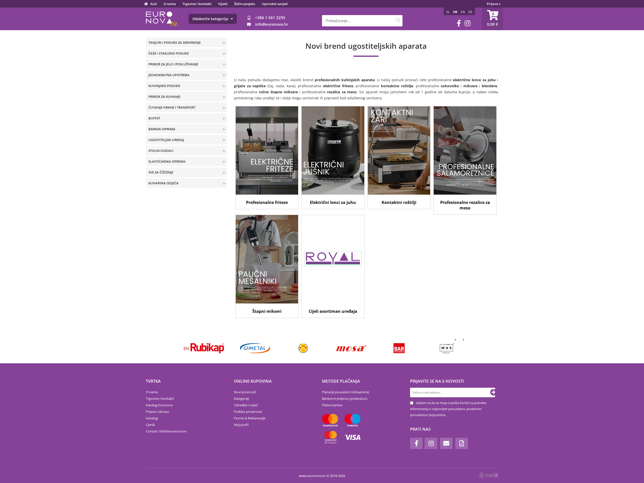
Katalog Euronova (159, 405)
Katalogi (152, 418)
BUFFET (154, 118)
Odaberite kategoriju (210, 18)
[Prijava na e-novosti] (493, 392)
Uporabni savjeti (275, 4)
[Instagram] (467, 23)
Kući (153, 4)
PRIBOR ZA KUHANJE (164, 96)
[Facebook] (459, 23)
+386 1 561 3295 (270, 17)
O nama (170, 4)
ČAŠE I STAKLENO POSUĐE (168, 53)
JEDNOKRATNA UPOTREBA (168, 75)
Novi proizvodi (245, 392)
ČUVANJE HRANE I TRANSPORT (171, 107)
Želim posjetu (244, 4)
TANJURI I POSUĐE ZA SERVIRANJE (174, 42)
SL (448, 12)
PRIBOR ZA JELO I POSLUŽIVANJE (173, 64)
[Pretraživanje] (398, 20)
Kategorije (241, 398)
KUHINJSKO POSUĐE (164, 85)
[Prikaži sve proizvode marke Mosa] (346, 348)
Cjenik (150, 424)
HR (455, 12)
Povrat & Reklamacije (249, 418)
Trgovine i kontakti (197, 4)
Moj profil (241, 424)
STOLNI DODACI (160, 150)
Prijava (494, 4)
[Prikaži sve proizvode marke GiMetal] (250, 348)
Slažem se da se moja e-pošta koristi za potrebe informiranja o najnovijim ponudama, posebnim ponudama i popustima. (448, 409)
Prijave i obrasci (157, 411)
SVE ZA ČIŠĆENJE (160, 172)
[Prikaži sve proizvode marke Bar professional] (394, 348)
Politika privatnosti (248, 411)
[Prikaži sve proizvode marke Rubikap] (202, 348)
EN (463, 12)
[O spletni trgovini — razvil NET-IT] (488, 475)
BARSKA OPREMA (161, 129)
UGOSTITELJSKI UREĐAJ (166, 140)
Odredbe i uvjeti (246, 405)
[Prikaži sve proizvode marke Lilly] (298, 348)
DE (470, 12)
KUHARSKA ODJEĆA (163, 183)
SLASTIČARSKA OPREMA (166, 161)
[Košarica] (492, 19)
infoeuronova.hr (271, 24)
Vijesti (223, 4)
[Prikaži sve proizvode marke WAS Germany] (442, 348)
